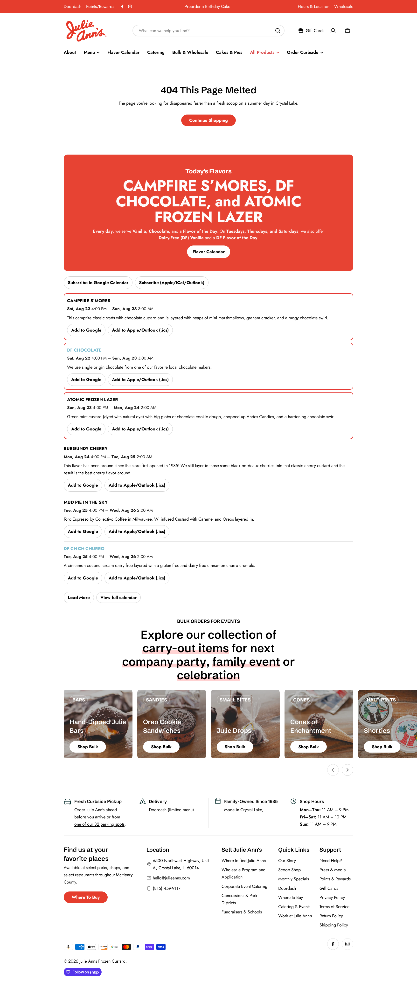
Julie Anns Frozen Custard (102, 961)
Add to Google (86, 330)
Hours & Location (313, 6)
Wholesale (343, 6)
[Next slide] (347, 770)
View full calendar (118, 597)
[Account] (333, 31)
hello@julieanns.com (171, 878)
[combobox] (208, 30)
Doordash (72, 6)
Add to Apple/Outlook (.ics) (140, 330)
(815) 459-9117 (167, 888)
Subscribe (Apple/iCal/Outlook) (171, 282)
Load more (79, 597)
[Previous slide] (333, 770)
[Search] (278, 31)
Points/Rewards (100, 6)
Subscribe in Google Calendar (98, 282)
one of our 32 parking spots (99, 824)
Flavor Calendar (209, 252)
